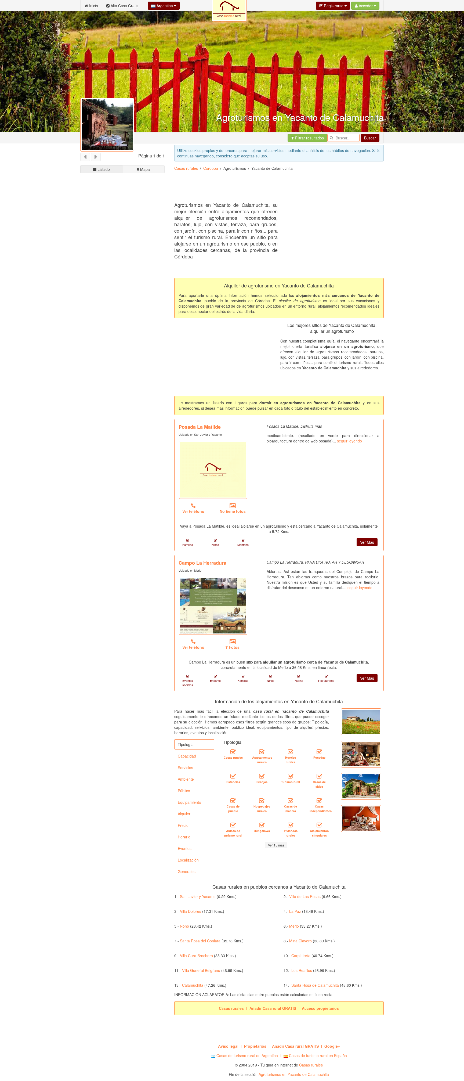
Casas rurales (186, 168)
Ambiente (186, 779)
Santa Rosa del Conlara (200, 940)
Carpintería (300, 955)
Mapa (144, 169)
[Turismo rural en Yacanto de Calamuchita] (290, 776)
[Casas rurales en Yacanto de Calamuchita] (233, 752)
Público (184, 790)
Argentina (164, 5)
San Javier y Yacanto (198, 896)
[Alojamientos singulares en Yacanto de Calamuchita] (319, 825)
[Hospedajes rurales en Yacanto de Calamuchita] (261, 801)
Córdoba (210, 168)
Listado (103, 169)
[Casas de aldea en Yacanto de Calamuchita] (319, 776)
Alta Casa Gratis (124, 5)
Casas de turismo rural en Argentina (246, 1055)
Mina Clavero (300, 940)
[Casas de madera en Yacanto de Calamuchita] (290, 801)
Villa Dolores (190, 911)
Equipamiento (189, 802)
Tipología (186, 744)
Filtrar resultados (309, 137)
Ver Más (367, 542)
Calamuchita (192, 985)
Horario (184, 836)
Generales (186, 871)
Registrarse (334, 5)
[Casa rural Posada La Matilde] (213, 470)
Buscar (370, 137)
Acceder (366, 5)
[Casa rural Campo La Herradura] (213, 606)
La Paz (295, 911)
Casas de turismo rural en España (317, 1055)
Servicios (185, 767)
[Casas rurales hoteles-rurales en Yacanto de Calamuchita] (290, 752)
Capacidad (187, 756)
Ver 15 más (276, 845)
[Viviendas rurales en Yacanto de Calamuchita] (290, 825)
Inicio (93, 5)
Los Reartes (301, 970)
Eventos (184, 848)
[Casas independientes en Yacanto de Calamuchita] (319, 801)
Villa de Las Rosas (305, 896)
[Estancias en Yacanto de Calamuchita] (233, 776)
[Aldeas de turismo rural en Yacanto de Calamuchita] (233, 825)
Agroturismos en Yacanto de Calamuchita (294, 1074)
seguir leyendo (349, 441)
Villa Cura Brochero (196, 955)
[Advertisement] (272, 188)
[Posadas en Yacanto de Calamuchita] (319, 752)
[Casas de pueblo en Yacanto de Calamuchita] (233, 801)
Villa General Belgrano (201, 970)
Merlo (294, 926)
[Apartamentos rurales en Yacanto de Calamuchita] (261, 752)
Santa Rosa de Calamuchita (315, 985)
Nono (184, 926)
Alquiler (184, 813)
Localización (188, 860)
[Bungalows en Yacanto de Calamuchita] (261, 825)
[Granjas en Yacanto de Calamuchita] (261, 776)
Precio (183, 825)
